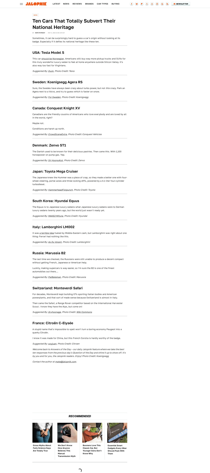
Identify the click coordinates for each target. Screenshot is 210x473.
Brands (89, 4)
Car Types (102, 4)
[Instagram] (157, 4)
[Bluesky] (137, 4)
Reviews (77, 4)
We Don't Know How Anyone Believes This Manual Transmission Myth (67, 450)
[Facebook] (131, 4)
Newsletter (182, 4)
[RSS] (167, 4)
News (66, 4)
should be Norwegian (52, 58)
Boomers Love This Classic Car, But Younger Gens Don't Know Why (92, 449)
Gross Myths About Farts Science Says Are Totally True (42, 448)
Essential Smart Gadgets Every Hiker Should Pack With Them (117, 449)
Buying (115, 4)
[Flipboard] (142, 4)
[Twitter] (147, 4)
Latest (56, 4)
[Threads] (152, 4)
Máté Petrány (40, 32)
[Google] (162, 4)
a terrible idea (46, 233)
